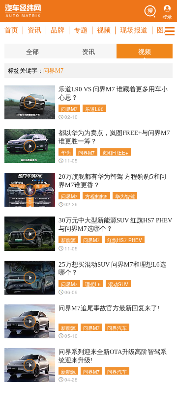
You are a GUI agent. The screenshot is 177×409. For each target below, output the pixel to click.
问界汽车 (117, 328)
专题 (81, 30)
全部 (32, 51)
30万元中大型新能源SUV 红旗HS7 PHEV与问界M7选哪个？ (115, 224)
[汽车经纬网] (23, 11)
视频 (104, 30)
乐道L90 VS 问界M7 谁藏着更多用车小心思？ (113, 93)
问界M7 (69, 109)
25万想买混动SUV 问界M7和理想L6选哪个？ (112, 268)
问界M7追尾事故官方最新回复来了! (109, 308)
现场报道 (134, 30)
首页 (11, 30)
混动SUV (118, 284)
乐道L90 (94, 109)
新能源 (68, 240)
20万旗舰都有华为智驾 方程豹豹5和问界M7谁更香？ (112, 181)
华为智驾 (125, 196)
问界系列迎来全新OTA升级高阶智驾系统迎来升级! (113, 356)
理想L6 (93, 284)
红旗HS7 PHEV (124, 240)
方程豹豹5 (96, 196)
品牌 (57, 30)
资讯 (34, 30)
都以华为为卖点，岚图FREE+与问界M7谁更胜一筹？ (114, 137)
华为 (66, 152)
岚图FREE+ (115, 152)
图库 (164, 30)
